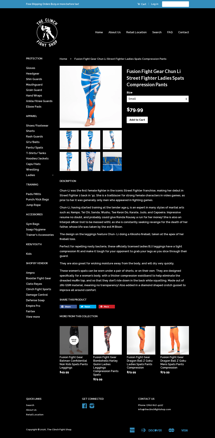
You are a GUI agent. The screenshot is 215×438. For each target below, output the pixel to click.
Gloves (30, 68)
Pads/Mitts (33, 194)
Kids (29, 253)
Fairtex (30, 311)
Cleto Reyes (34, 283)
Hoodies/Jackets (37, 158)
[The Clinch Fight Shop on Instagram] (92, 407)
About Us (115, 32)
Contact (183, 32)
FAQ (170, 32)
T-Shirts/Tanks (36, 153)
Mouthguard (34, 84)
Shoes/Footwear (37, 125)
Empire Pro (33, 305)
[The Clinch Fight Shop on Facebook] (84, 407)
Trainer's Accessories (40, 234)
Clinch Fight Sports (38, 289)
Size (130, 92)
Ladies (30, 175)
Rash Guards (34, 136)
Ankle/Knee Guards (39, 101)
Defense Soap (35, 300)
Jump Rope (33, 205)
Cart (143, 4)
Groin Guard (34, 90)
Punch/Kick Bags (37, 199)
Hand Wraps (34, 95)
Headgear (32, 73)
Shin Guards (34, 79)
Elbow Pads (33, 106)
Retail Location (136, 32)
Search (157, 32)
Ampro (30, 272)
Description (68, 180)
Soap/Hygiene (36, 229)
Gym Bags (32, 224)
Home (99, 32)
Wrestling (32, 169)
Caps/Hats (33, 164)
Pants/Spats (34, 147)
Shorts (30, 131)
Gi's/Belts (32, 142)
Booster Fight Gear (38, 278)
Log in (154, 4)
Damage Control (37, 294)
